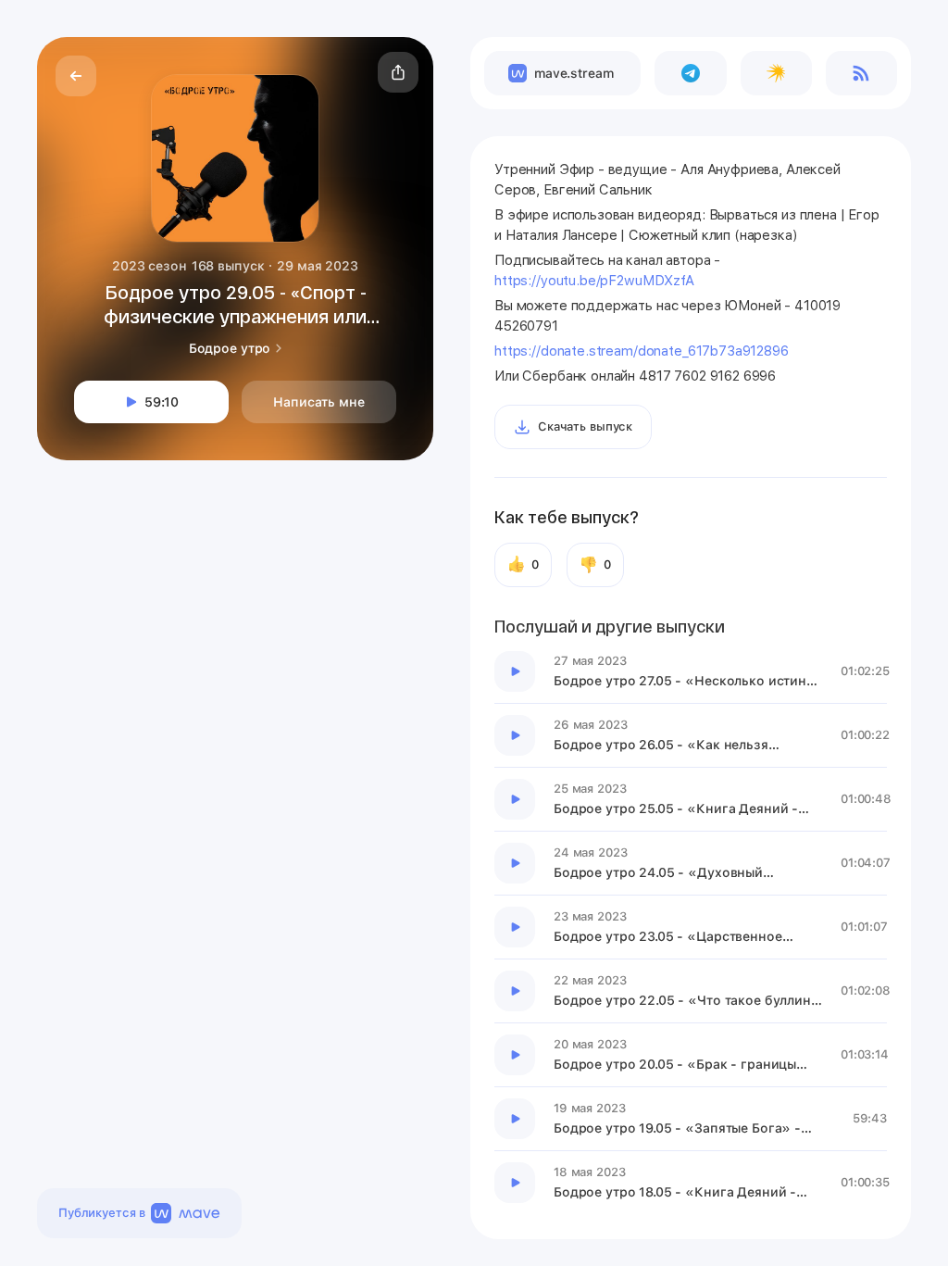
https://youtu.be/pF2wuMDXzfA (594, 280)
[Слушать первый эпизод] (514, 671)
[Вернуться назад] (76, 76)
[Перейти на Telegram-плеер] (690, 73)
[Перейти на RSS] (861, 73)
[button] (398, 72)
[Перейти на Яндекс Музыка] (776, 73)
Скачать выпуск (585, 426)
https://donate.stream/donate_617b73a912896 (641, 351)
